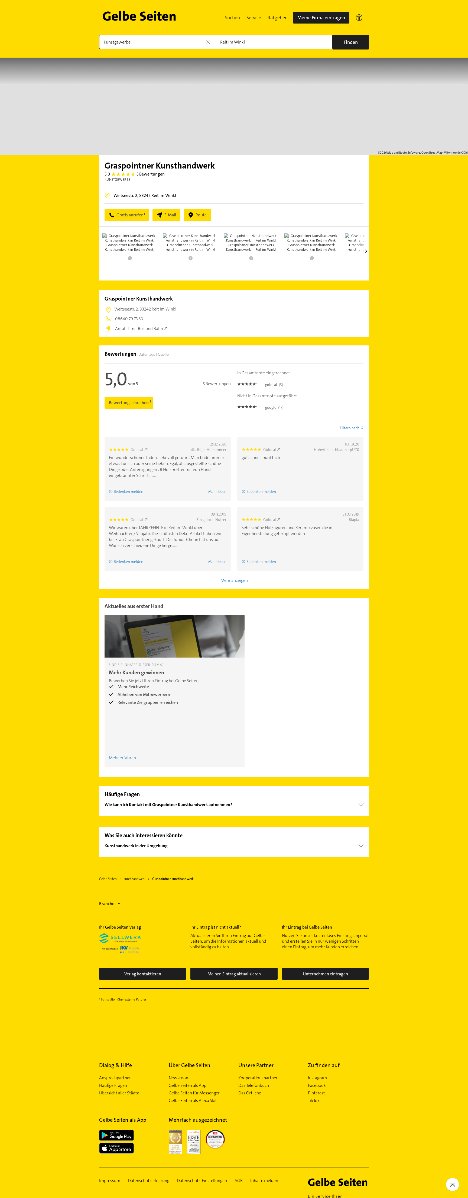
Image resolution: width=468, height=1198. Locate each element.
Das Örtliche (249, 1093)
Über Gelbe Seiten (189, 1065)
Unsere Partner (256, 1065)
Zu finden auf (324, 1065)
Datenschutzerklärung (148, 1180)
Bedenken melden (128, 491)
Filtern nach (349, 427)
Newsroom (179, 1078)
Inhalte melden (264, 1180)
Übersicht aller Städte (119, 1093)
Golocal (137, 449)
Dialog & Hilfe (115, 1065)
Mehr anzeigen (234, 580)
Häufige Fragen (113, 1085)
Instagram (317, 1078)
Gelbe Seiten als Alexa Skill (193, 1100)
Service (253, 17)
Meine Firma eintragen (321, 17)
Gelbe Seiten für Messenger (194, 1093)
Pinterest (316, 1093)
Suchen (232, 17)
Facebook (317, 1085)
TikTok (314, 1100)
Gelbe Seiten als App (187, 1085)
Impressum (109, 1180)
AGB (239, 1180)
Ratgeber (277, 17)
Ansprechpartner (115, 1078)
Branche (106, 903)
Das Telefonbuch (253, 1085)
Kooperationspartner (258, 1078)
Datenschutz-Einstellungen (202, 1180)
